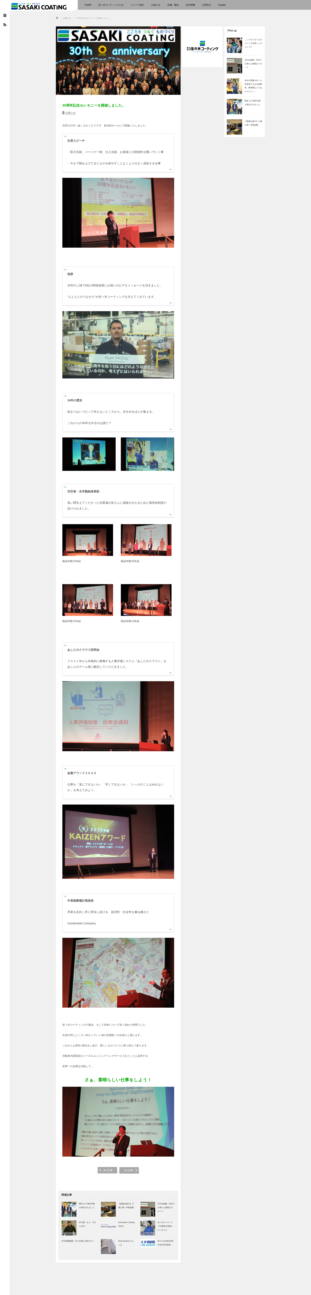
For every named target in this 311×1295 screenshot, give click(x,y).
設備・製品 (173, 5)
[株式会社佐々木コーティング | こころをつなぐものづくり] (39, 6)
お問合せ (206, 5)
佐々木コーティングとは (110, 5)
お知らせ (155, 5)
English (222, 5)
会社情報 (190, 5)
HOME (88, 5)
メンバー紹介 (137, 5)
